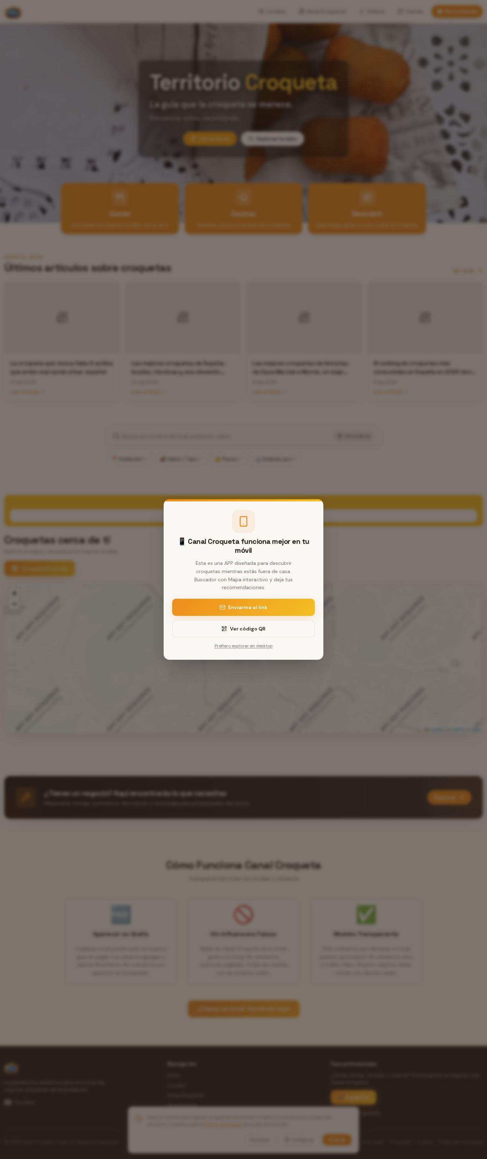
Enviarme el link (247, 607)
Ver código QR (248, 629)
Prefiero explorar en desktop (244, 646)
